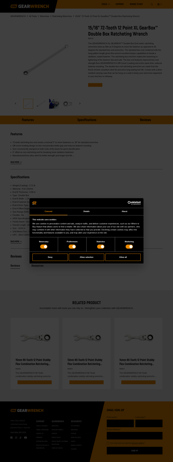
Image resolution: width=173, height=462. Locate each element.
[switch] (72, 247)
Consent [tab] (48, 211)
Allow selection (86, 257)
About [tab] (124, 211)
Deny (50, 257)
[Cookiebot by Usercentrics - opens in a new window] (130, 203)
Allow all (123, 257)
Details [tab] (86, 211)
